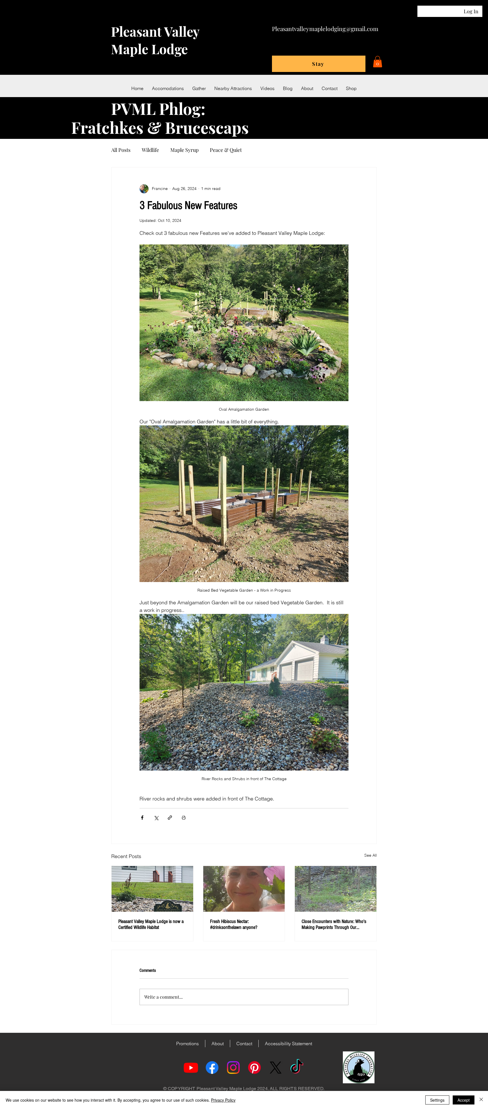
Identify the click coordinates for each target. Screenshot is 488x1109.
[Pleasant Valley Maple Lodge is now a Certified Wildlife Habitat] (152, 889)
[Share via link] (170, 817)
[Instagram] (233, 1067)
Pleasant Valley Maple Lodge (155, 40)
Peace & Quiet (226, 149)
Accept (463, 1100)
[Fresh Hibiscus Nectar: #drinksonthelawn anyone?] (244, 889)
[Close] (481, 1099)
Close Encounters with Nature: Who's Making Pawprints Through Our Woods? (334, 924)
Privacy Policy (223, 1100)
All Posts (120, 149)
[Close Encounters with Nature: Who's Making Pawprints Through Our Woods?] (335, 889)
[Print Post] (183, 817)
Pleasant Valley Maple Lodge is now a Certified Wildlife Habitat (151, 924)
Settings (437, 1100)
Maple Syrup (184, 149)
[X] (275, 1067)
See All (370, 855)
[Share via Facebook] (142, 817)
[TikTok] (296, 1067)
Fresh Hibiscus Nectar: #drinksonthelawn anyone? (233, 924)
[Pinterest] (254, 1067)
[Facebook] (212, 1067)
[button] (377, 61)
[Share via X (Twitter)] (156, 817)
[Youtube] (190, 1067)
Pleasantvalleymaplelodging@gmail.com (325, 28)
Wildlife (150, 149)
